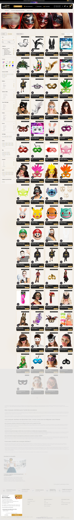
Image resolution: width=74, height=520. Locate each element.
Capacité (3, 159)
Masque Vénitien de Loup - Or (50, 95)
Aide (71, 0)
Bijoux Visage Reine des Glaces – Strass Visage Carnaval (64, 53)
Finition (3, 112)
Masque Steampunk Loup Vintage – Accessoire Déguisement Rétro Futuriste (21, 180)
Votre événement (29, 6)
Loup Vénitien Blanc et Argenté (50, 117)
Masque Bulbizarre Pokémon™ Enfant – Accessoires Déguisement (64, 222)
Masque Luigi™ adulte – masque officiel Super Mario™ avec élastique (21, 244)
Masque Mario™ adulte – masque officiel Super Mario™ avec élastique (35, 244)
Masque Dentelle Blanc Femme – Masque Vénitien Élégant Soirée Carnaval (50, 244)
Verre (4, 84)
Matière (3, 81)
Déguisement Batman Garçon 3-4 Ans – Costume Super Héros (35, 265)
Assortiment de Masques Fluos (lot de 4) (64, 328)
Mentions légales (64, 504)
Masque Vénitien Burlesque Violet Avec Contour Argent (49, 370)
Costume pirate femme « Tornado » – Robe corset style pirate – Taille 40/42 (64, 286)
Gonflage (3, 134)
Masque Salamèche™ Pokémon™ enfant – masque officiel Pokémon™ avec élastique (50, 222)
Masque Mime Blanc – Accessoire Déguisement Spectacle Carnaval (21, 286)
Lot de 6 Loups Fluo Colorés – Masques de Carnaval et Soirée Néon (21, 307)
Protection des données (65, 502)
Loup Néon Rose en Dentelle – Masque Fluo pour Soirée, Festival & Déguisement (64, 159)
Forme (3, 123)
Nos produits (17, 6)
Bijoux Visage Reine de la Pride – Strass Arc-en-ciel (64, 74)
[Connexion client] (67, 6)
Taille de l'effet (5, 91)
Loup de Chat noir (20, 116)
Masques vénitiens (7, 48)
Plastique (4, 85)
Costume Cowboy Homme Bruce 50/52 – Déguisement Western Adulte (35, 286)
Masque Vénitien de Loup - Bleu (36, 370)
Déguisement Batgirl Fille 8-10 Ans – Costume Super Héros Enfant (21, 96)
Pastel (4, 116)
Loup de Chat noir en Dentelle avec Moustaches (65, 307)
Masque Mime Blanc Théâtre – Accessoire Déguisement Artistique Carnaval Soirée (21, 265)
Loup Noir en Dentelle (64, 116)
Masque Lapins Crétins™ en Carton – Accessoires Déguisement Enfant (50, 138)
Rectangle (4, 125)
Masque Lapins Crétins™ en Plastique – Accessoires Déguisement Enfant (21, 222)
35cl (3, 165)
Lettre (3, 170)
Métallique (4, 115)
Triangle (4, 129)
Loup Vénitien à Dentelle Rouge (50, 159)
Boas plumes (6, 49)
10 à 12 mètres (5, 95)
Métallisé (4, 117)
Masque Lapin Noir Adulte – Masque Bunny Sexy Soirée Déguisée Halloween (50, 53)
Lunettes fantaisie (6, 50)
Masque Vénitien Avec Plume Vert (21, 370)
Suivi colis (46, 502)
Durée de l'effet (5, 71)
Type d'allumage (5, 102)
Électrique (4, 105)
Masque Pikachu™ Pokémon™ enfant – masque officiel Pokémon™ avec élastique (35, 222)
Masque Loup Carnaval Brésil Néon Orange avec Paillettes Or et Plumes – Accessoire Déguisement (64, 180)
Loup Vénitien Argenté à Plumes (35, 117)
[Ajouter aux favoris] (18, 50)
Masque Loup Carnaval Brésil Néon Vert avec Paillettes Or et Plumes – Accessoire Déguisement (64, 96)
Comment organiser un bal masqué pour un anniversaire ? (13, 475)
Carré (4, 128)
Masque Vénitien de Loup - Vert (36, 159)
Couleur (3, 59)
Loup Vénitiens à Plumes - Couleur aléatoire (36, 328)
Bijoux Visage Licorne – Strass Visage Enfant (35, 138)
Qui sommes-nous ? (31, 501)
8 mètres (4, 97)
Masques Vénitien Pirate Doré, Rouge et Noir (50, 307)
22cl (3, 161)
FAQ (45, 501)
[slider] (2, 39)
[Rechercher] (62, 6)
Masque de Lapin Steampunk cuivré (20, 328)
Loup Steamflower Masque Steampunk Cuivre (34, 307)
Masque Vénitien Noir (64, 370)
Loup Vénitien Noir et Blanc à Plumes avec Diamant (49, 349)
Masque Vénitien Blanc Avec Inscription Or (64, 349)
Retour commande (47, 504)
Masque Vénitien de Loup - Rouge (21, 159)
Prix (3, 37)
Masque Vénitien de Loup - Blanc (21, 53)
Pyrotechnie (39, 6)
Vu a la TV (18, 517)
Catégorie (4, 46)
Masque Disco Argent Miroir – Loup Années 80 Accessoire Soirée (35, 201)
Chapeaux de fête (7, 53)
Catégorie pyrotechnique (6, 179)
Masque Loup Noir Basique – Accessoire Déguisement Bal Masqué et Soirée (21, 349)
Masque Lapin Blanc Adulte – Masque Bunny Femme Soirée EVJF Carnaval (64, 244)
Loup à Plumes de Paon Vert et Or (21, 74)
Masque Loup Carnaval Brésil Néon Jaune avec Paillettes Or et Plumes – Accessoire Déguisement (50, 180)
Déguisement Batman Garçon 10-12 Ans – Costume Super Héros (64, 265)
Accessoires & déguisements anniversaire (18, 10)
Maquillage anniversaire (7, 54)
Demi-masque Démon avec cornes (21, 138)
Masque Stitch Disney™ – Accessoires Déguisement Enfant (50, 201)
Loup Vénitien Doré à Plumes (49, 74)
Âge (3, 150)
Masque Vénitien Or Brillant (49, 286)
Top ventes (47, 6)
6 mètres (4, 96)
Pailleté (4, 118)
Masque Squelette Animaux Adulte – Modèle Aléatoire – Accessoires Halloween (64, 201)
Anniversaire (7, 10)
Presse (29, 502)
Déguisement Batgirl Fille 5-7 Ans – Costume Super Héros (50, 265)
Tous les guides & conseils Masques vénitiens (61, 484)
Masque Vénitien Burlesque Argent (36, 392)
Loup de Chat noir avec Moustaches (21, 392)
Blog (28, 504)
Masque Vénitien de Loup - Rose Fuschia (65, 138)
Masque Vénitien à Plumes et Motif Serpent (50, 328)
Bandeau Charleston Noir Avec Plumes (35, 53)
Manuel (4, 104)
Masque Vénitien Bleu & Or (50, 391)
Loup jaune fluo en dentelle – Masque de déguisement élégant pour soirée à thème (21, 201)
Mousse (4, 83)
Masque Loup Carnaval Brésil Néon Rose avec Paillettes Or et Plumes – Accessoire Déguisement (35, 180)
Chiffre (3, 140)
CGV (62, 501)
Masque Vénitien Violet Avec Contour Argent (35, 95)
